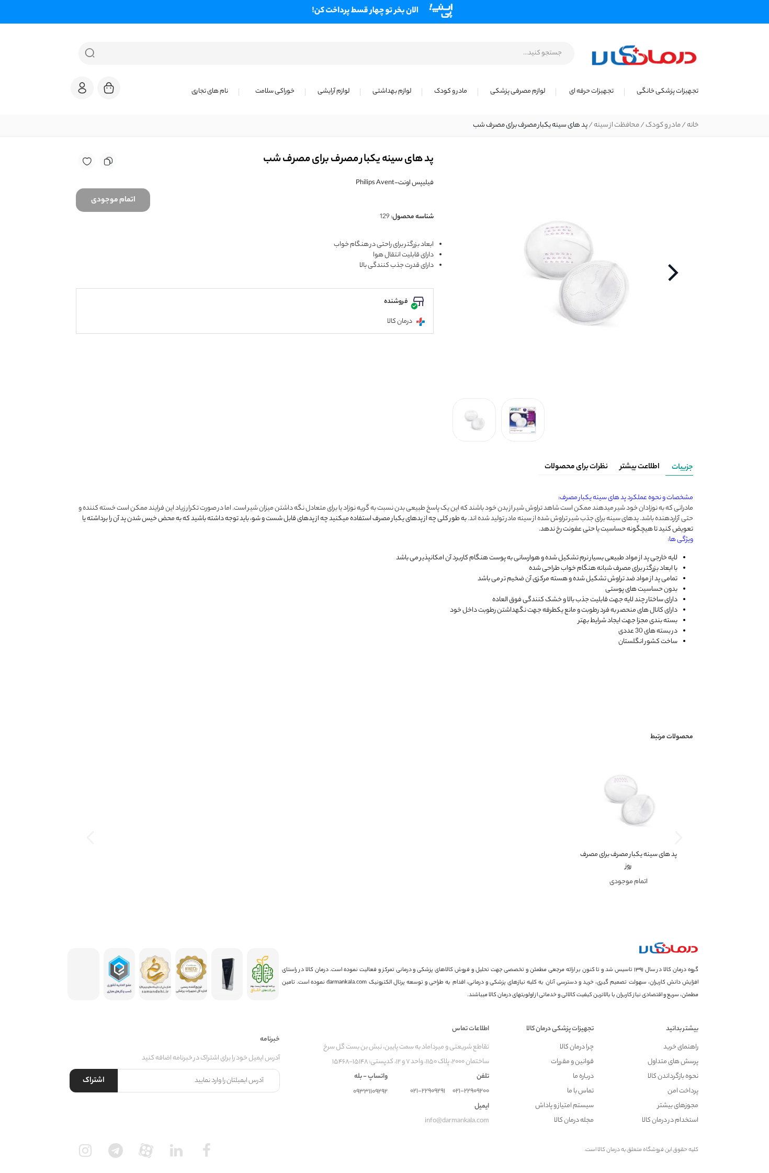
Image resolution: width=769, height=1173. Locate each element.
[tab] (679, 466)
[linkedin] (176, 1150)
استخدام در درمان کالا (670, 1120)
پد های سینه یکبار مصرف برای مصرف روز (628, 860)
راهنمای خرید (680, 1047)
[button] (82, 88)
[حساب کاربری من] (82, 92)
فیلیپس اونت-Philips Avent (395, 182)
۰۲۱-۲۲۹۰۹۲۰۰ (471, 1091)
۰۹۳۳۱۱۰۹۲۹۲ (370, 1091)
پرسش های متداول (673, 1061)
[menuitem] (661, 91)
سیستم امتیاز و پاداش (564, 1105)
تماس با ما (580, 1091)
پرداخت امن (683, 1091)
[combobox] (326, 53)
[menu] (415, 91)
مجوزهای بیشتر (678, 1105)
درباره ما (583, 1076)
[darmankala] (644, 55)
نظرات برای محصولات (576, 467)
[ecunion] (119, 974)
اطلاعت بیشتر (640, 467)
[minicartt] (108, 87)
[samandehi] (155, 974)
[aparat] (146, 1150)
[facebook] (206, 1150)
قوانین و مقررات (572, 1061)
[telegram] (115, 1150)
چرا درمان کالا (577, 1047)
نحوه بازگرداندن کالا (673, 1076)
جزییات (682, 467)
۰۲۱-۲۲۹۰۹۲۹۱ (427, 1091)
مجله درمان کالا (574, 1120)
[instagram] (85, 1150)
